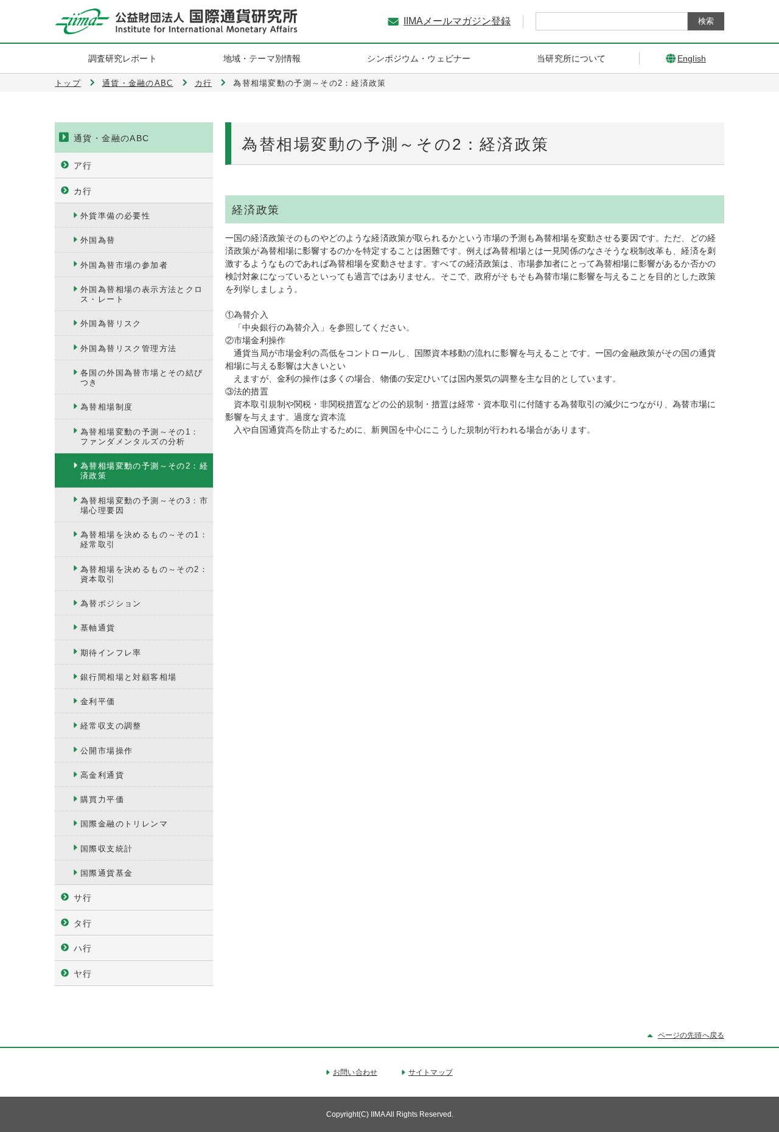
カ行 (203, 83)
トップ (68, 83)
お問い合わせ (355, 1072)
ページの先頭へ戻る (691, 1035)
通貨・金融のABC (137, 83)
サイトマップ (430, 1072)
